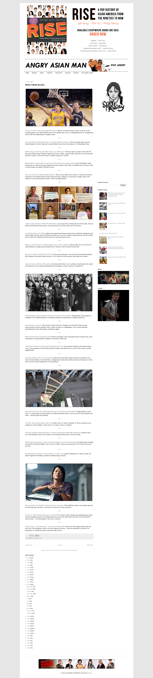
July (28, 598)
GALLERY (68, 73)
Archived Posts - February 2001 (108, 233)
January (29, 613)
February (29, 611)
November (30, 589)
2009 (28, 628)
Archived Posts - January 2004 (116, 213)
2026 (28, 558)
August (29, 596)
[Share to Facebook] (36, 536)
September (30, 594)
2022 (28, 567)
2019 (28, 574)
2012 (28, 621)
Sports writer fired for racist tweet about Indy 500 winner (116, 247)
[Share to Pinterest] (38, 536)
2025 (28, 560)
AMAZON (70, 550)
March (28, 608)
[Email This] (30, 536)
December (30, 586)
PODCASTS (58, 73)
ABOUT (42, 73)
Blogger (90, 673)
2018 (28, 577)
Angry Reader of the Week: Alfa (117, 257)
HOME (27, 73)
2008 (28, 631)
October (29, 591)
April (28, 606)
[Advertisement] (113, 147)
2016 (28, 582)
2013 (28, 618)
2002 (28, 645)
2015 (28, 584)
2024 (28, 562)
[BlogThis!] (32, 536)
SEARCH (34, 73)
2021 (28, 570)
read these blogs (37, 538)
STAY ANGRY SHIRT (87, 73)
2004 (28, 640)
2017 (28, 579)
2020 (28, 572)
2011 (28, 623)
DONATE (76, 73)
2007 (28, 633)
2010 (28, 626)
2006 (28, 636)
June (28, 601)
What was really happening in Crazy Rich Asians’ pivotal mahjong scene (116, 194)
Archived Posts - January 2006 (116, 223)
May (28, 603)
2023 (28, 565)
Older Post (90, 545)
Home (59, 545)
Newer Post (29, 545)
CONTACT (50, 73)
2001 (28, 648)
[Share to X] (34, 536)
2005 (28, 638)
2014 (28, 616)
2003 (28, 643)
